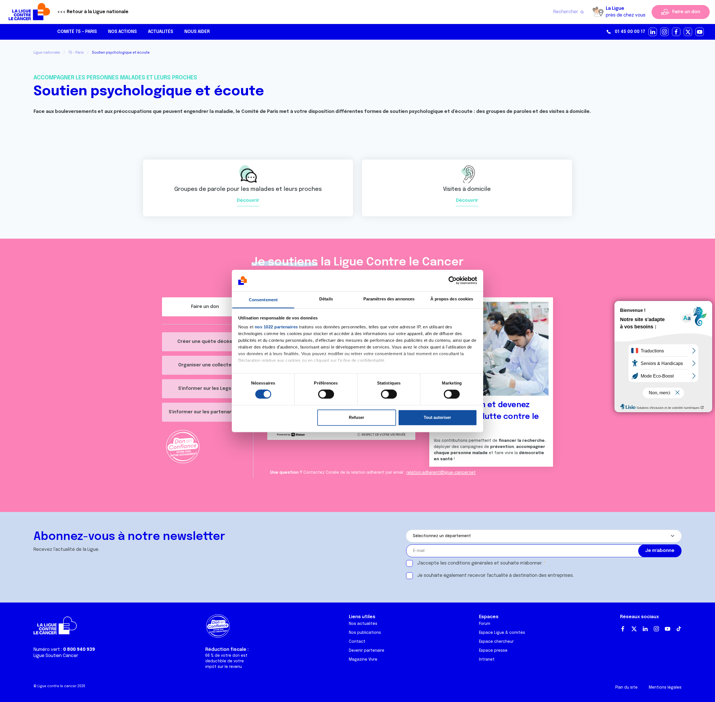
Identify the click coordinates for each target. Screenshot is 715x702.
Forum (484, 624)
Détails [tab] (326, 299)
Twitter (634, 629)
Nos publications (365, 633)
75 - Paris (76, 52)
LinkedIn (645, 629)
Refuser (356, 417)
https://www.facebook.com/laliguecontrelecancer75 (676, 32)
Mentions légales (665, 687)
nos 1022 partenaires (276, 326)
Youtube (667, 629)
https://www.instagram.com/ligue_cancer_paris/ (665, 32)
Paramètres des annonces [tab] (388, 299)
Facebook (623, 629)
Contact (357, 642)
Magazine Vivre (363, 659)
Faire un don (686, 12)
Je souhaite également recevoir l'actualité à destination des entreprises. (495, 575)
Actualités (160, 31)
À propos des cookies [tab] (451, 299)
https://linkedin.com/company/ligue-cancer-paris (653, 32)
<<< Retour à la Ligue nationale (92, 12)
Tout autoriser (437, 417)
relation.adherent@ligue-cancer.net (441, 473)
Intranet (487, 659)
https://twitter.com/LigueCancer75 (688, 32)
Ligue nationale (47, 52)
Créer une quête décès (204, 341)
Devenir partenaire (366, 651)
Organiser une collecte (205, 365)
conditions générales (470, 563)
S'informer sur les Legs (204, 388)
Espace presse (493, 651)
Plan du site (626, 687)
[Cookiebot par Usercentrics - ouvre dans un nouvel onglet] (452, 280)
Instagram (656, 629)
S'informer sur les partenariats (205, 412)
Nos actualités (363, 624)
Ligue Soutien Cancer (56, 655)
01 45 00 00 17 (630, 31)
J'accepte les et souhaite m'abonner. (479, 563)
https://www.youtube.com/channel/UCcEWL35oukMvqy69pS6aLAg (700, 32)
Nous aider (197, 31)
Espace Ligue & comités (502, 633)
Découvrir (248, 200)
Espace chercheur (496, 642)
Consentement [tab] (263, 299)
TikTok (678, 629)
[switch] (326, 394)
